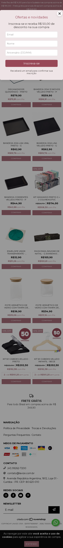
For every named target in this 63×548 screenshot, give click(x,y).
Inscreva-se (32, 63)
